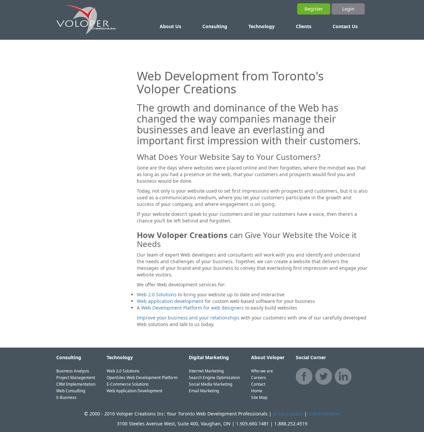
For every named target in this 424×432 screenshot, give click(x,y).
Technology (261, 26)
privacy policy (288, 413)
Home (256, 391)
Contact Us (345, 26)
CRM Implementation (75, 384)
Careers (258, 377)
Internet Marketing (206, 371)
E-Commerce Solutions (128, 384)
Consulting (214, 26)
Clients (303, 26)
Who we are (262, 371)
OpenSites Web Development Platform (142, 377)
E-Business (66, 397)
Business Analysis (72, 371)
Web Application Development (134, 391)
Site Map (259, 397)
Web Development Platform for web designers (192, 308)
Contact (258, 384)
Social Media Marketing (210, 384)
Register (313, 9)
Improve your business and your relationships (188, 317)
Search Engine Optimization (214, 377)
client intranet (324, 413)
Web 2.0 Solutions (157, 294)
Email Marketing (204, 391)
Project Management (75, 377)
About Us (170, 26)
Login (348, 9)
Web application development (170, 301)
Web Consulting (70, 391)
